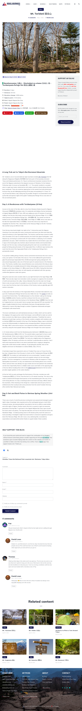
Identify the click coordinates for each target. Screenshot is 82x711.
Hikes (40, 9)
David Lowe (50, 17)
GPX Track (8, 113)
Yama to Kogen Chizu (14, 108)
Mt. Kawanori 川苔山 (62, 660)
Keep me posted (66, 122)
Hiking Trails (6, 696)
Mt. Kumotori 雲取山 (35, 660)
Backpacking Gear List (8, 688)
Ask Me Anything (66, 676)
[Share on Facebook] (4, 450)
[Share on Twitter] (8, 450)
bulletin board (32, 368)
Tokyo (57, 706)
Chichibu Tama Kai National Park (13, 459)
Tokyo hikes (45, 459)
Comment (5, 466)
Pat (9, 524)
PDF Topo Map (42, 113)
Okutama (38, 459)
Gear (35, 4)
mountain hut (29, 459)
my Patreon (45, 437)
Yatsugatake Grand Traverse (30, 690)
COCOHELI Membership (8, 685)
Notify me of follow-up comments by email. (15, 503)
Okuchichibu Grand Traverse (29, 688)
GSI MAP (30, 113)
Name (4, 482)
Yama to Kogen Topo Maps (9, 690)
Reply (10, 533)
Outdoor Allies (66, 682)
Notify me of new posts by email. (13, 507)
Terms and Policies (47, 682)
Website (4, 496)
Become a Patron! (62, 96)
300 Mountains (26, 676)
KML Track (20, 113)
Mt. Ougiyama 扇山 (8, 660)
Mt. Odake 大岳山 (34, 630)
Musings (42, 4)
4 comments (32, 17)
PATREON (67, 4)
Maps (60, 4)
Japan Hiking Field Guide (8, 679)
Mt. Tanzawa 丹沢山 (8, 630)
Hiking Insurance (6, 682)
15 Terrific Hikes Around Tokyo (30, 679)
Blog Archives (46, 688)
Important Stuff (6, 676)
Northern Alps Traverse (28, 685)
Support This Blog (47, 679)
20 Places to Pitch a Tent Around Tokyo (66, 631)
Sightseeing (53, 4)
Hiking (28, 4)
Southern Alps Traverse (28, 682)
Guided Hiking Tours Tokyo (69, 679)
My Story (44, 676)
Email (4, 489)
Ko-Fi (41, 441)
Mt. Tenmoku (42, 177)
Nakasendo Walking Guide (30, 696)
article (43, 294)
